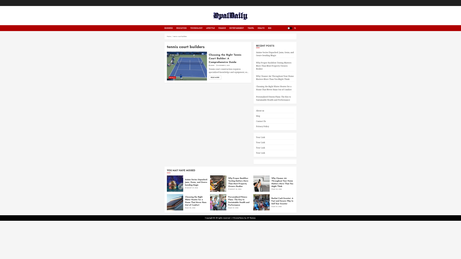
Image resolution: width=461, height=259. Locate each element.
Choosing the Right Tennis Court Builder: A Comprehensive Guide (225, 58)
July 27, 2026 (234, 208)
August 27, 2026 (192, 188)
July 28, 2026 (277, 189)
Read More (215, 77)
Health (261, 28)
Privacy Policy (262, 126)
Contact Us (261, 121)
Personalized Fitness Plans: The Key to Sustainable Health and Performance (238, 201)
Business (168, 28)
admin (212, 65)
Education (181, 28)
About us (260, 110)
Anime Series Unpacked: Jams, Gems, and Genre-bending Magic (275, 54)
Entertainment (236, 28)
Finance (222, 28)
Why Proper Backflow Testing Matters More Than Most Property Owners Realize (273, 65)
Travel (251, 28)
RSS (269, 28)
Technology (196, 28)
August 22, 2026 (235, 189)
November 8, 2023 (224, 65)
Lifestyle (210, 28)
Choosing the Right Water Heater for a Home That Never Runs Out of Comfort (195, 201)
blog (258, 116)
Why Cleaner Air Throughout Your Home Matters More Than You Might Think (275, 78)
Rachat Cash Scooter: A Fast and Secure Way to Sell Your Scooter (282, 201)
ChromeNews (238, 218)
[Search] (295, 28)
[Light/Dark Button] (290, 28)
